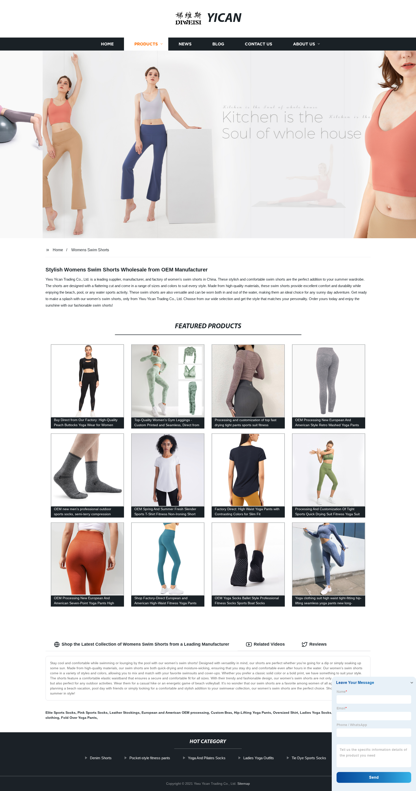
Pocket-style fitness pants (149, 758)
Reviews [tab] (318, 644)
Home (107, 44)
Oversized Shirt (285, 712)
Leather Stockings (125, 712)
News (185, 44)
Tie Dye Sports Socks (309, 758)
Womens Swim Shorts (90, 250)
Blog (218, 44)
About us (304, 44)
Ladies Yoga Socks (315, 712)
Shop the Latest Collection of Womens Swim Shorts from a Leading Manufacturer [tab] (145, 644)
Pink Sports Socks (93, 712)
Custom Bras (221, 712)
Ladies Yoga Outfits (258, 758)
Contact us (258, 44)
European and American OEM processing (175, 712)
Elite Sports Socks (61, 712)
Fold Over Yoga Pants (79, 718)
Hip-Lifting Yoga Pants (252, 712)
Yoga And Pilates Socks (206, 758)
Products (146, 44)
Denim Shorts (100, 758)
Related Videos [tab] (269, 644)
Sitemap (243, 783)
